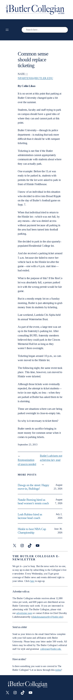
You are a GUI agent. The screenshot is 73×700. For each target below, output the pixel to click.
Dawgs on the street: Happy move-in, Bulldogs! (33, 487)
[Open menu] (7, 30)
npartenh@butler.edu (35, 78)
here (32, 581)
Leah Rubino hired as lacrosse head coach (30, 516)
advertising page (24, 613)
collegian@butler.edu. (50, 649)
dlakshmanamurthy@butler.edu (47, 617)
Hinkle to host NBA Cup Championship (32, 530)
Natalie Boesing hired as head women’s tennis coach (33, 501)
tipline (58, 670)
